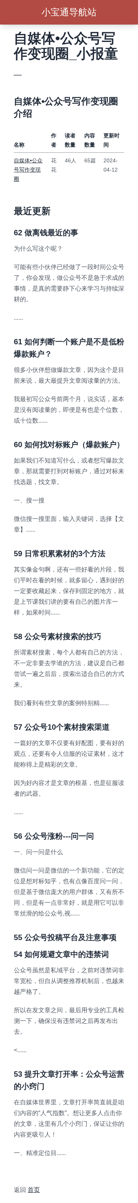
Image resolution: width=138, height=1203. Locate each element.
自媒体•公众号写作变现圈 (28, 169)
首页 (34, 1189)
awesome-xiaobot (38, 1171)
